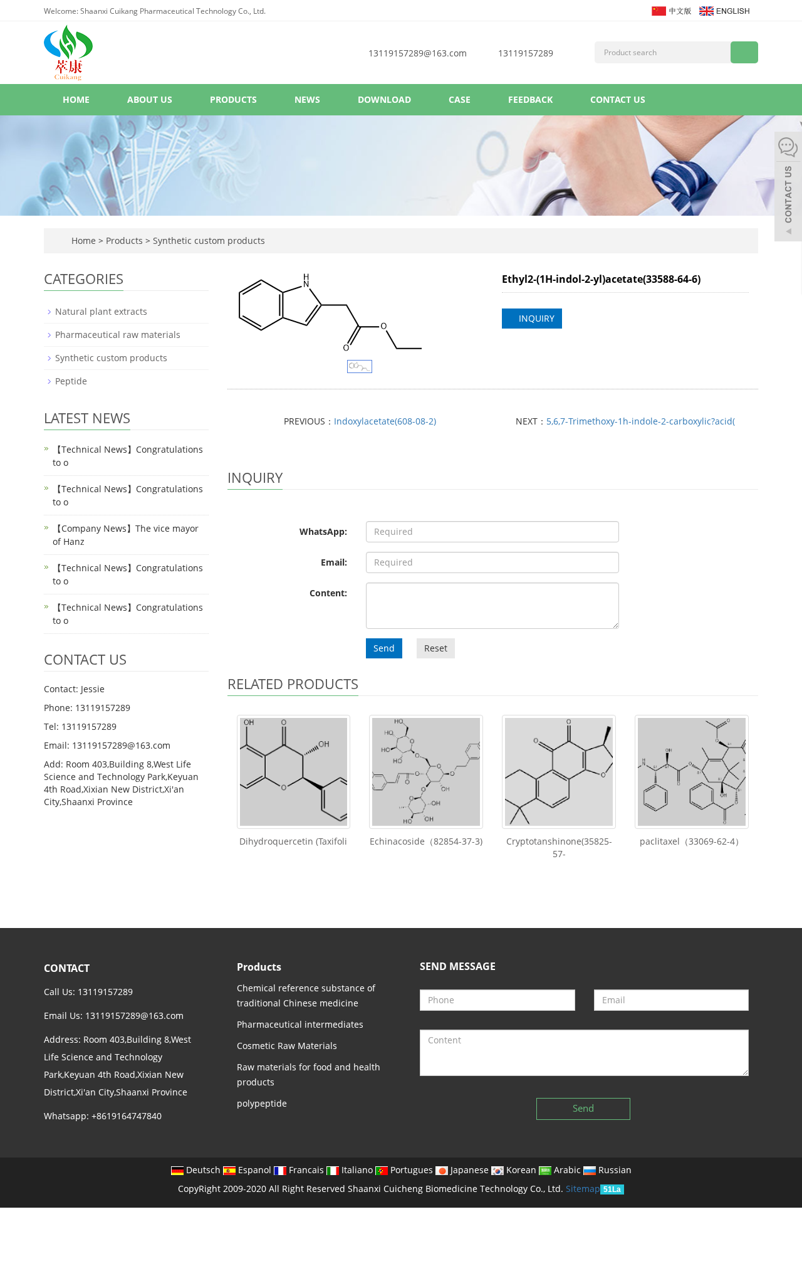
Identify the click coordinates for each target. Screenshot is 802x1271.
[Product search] (744, 52)
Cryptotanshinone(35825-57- (559, 847)
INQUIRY (535, 318)
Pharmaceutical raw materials (117, 334)
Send (384, 648)
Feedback (530, 99)
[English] (723, 9)
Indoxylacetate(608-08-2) (385, 421)
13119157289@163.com (417, 53)
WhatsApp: (323, 531)
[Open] (788, 188)
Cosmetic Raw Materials (287, 1046)
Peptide (71, 381)
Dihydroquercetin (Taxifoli (293, 841)
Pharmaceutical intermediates (300, 1024)
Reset (435, 648)
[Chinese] (671, 9)
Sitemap (583, 1189)
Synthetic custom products (207, 240)
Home (76, 99)
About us (149, 99)
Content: (328, 593)
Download (384, 99)
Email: (334, 562)
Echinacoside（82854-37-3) (426, 841)
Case (460, 99)
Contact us (617, 99)
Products (233, 99)
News (307, 99)
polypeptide (262, 1103)
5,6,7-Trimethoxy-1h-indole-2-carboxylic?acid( (640, 421)
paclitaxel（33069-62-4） (692, 841)
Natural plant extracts (101, 311)
